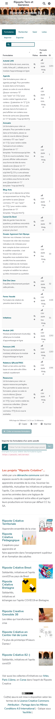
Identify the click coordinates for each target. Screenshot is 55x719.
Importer (7, 37)
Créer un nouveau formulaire (18, 431)
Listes (44, 32)
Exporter (20, 37)
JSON (43, 66)
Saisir (35, 32)
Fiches (35, 55)
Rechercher (23, 32)
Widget (43, 71)
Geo (42, 98)
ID (50, 55)
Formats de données (43, 53)
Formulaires (9, 32)
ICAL (42, 101)
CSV (42, 63)
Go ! (49, 446)
